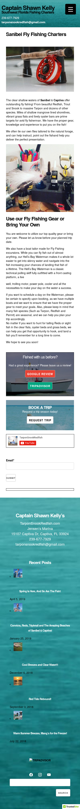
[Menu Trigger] (70, 9)
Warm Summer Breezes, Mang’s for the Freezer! (40, 733)
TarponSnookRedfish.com (40, 523)
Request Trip (40, 420)
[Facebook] (31, 774)
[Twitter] (40, 774)
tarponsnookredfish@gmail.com (23, 22)
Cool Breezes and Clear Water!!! (40, 665)
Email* (10, 460)
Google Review (40, 374)
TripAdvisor (40, 386)
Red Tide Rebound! (40, 699)
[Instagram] (49, 774)
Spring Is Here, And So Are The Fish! (40, 591)
